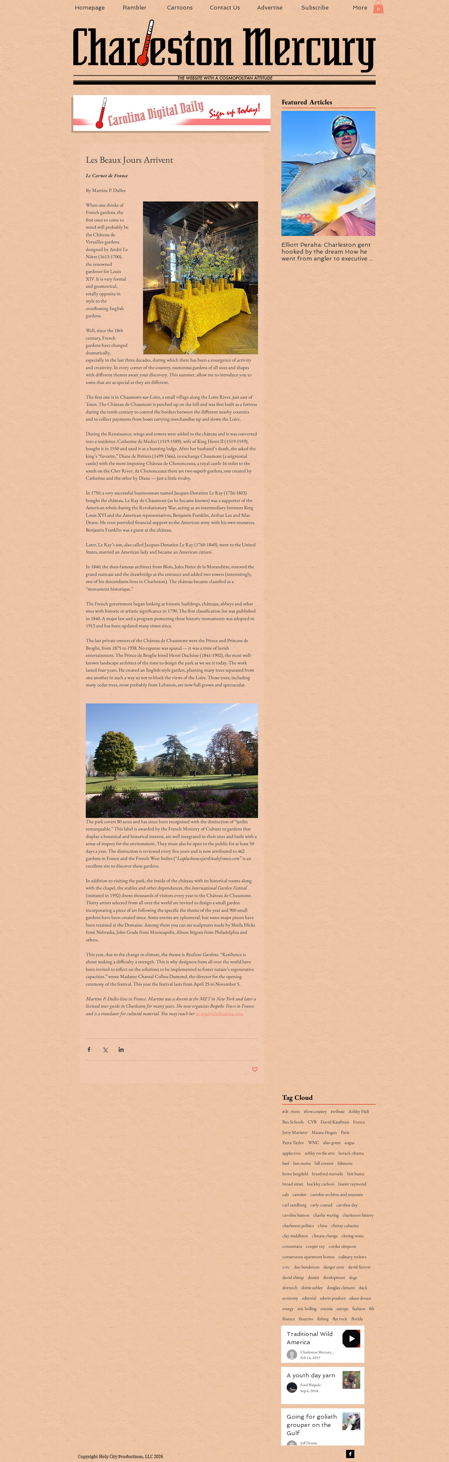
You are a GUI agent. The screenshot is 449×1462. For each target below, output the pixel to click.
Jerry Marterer (295, 1132)
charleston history (358, 1215)
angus (349, 1142)
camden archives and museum (336, 1194)
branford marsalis (327, 1174)
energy (288, 1308)
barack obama (351, 1153)
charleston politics (298, 1225)
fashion (358, 1308)
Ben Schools (293, 1122)
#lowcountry (315, 1111)
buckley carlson (320, 1184)
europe (342, 1308)
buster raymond (352, 1184)
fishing (323, 1319)
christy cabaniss (345, 1225)
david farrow (359, 1267)
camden (299, 1194)
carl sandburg (294, 1205)
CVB (312, 1122)
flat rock (340, 1319)
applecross (291, 1153)
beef (285, 1163)
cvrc (286, 1267)
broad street (292, 1184)
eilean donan (360, 1298)
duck (363, 1287)
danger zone (333, 1267)
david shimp (293, 1277)
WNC (313, 1142)
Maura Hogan (324, 1132)
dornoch (289, 1287)
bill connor (324, 1163)
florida (357, 1319)
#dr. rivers (291, 1111)
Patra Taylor (293, 1142)
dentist (313, 1277)
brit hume (355, 1174)
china (322, 1225)
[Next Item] (365, 173)
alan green (332, 1142)
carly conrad (321, 1205)
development (334, 1277)
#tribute (337, 1111)
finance (288, 1319)
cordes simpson (342, 1246)
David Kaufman (334, 1122)
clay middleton (295, 1236)
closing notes (353, 1236)
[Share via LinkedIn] (121, 1049)
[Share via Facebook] (89, 1049)
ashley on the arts (320, 1153)
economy (290, 1298)
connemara (292, 1246)
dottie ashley (312, 1287)
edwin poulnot (332, 1298)
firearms (306, 1319)
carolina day (347, 1205)
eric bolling (307, 1308)
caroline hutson (295, 1215)
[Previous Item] (292, 173)
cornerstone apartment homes (308, 1257)
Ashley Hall (358, 1111)
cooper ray (315, 1246)
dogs (353, 1277)
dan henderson (306, 1267)
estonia (326, 1308)
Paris (345, 1132)
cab (285, 1194)
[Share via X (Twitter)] (105, 1049)
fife (371, 1308)
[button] (378, 6)
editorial (309, 1298)
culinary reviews (352, 1257)
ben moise (302, 1163)
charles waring (326, 1215)
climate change (325, 1236)
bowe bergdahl (295, 1174)
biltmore (345, 1163)
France (359, 1122)
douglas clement (341, 1287)
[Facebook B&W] (350, 1454)
